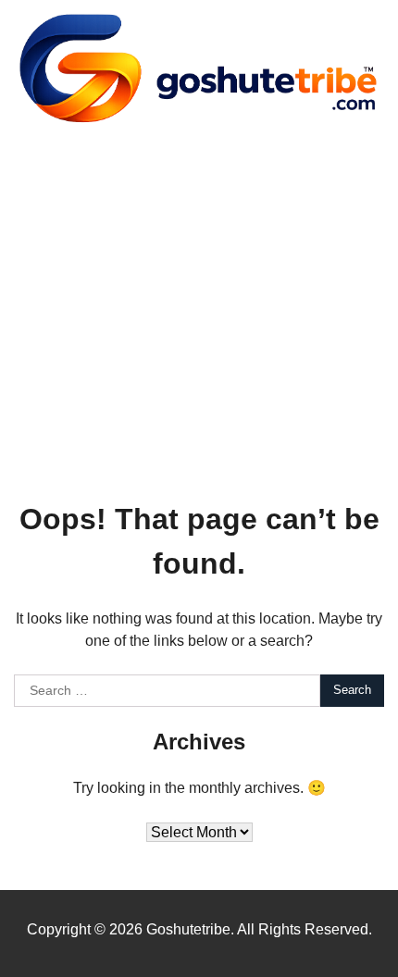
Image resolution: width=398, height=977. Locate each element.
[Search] (361, 297)
